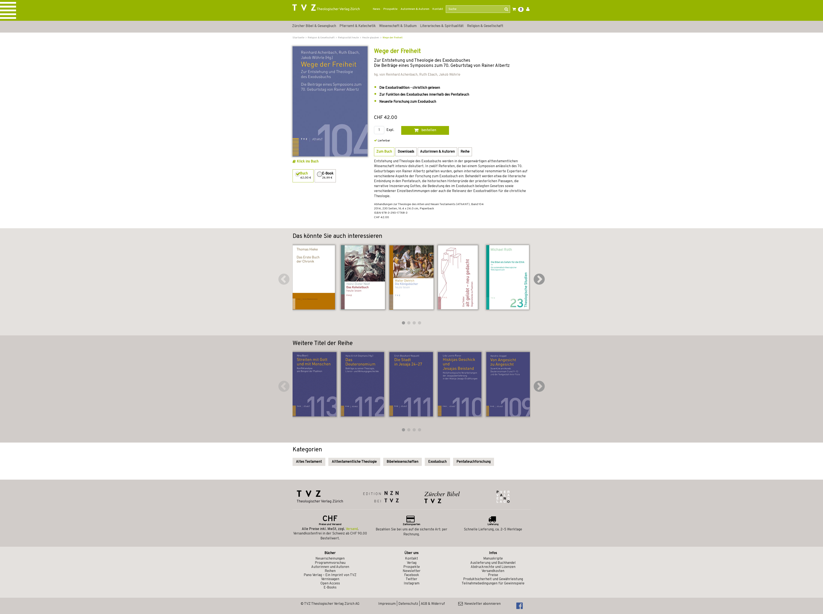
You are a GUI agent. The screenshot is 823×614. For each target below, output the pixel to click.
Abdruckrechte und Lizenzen (493, 567)
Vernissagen (330, 579)
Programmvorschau (330, 563)
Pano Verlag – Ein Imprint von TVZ (330, 575)
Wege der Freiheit (392, 37)
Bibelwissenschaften (402, 462)
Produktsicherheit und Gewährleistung (493, 579)
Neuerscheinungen (330, 559)
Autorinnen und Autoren (330, 567)
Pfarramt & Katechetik (357, 26)
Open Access (330, 583)
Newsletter (412, 571)
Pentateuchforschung (474, 462)
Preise (493, 575)
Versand (352, 529)
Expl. (390, 130)
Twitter (411, 579)
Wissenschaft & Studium (398, 26)
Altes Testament (309, 462)
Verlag (411, 563)
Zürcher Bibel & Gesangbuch (314, 26)
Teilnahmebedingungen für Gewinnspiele (493, 583)
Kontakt (437, 9)
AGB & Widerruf (433, 604)
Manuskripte (493, 559)
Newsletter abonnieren (482, 604)
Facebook (411, 575)
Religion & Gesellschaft (485, 26)
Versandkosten (493, 571)
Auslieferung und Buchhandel (493, 563)
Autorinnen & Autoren (415, 9)
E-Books (330, 587)
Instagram (411, 583)
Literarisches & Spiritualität (442, 26)
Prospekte (390, 9)
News (376, 9)
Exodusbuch (437, 462)
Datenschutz (408, 604)
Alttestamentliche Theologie (354, 462)
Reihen (330, 571)
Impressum (387, 604)
